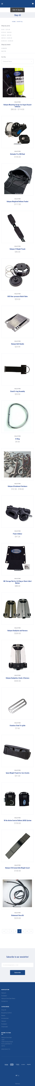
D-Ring (17, 439)
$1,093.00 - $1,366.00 (7, 41)
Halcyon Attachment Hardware (17, 486)
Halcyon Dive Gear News (8, 998)
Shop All (3, 1010)
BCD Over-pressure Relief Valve (18, 296)
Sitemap (17, 1083)
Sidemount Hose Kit (17, 915)
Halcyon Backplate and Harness (17, 630)
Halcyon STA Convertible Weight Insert (17, 868)
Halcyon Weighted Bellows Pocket (17, 201)
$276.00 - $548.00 (6, 32)
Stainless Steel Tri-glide (17, 725)
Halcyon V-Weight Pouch (17, 249)
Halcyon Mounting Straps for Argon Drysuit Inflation (18, 106)
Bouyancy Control (6, 1012)
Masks (3, 1015)
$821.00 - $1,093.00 (6, 38)
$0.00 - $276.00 (5, 29)
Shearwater (4, 1026)
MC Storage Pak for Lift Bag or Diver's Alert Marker (18, 582)
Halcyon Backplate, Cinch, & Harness (17, 678)
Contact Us (4, 1001)
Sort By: (3, 57)
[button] (17, 10)
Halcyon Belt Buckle (17, 344)
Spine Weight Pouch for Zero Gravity (17, 773)
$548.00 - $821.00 (6, 35)
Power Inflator (17, 534)
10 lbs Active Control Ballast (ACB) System (17, 820)
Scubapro (4, 48)
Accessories (5, 1018)
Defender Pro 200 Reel (17, 154)
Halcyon (3, 51)
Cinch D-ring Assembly (17, 391)
